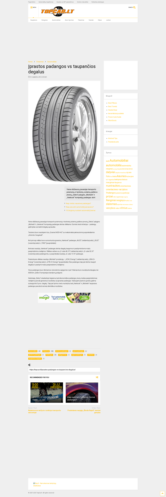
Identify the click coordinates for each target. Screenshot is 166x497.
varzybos (110, 208)
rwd (131, 200)
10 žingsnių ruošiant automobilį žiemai (80, 210)
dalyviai (110, 172)
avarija (115, 169)
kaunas (121, 176)
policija (126, 193)
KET (107, 180)
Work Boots (112, 120)
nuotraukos (113, 185)
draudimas (123, 172)
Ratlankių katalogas (98, 2)
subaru (131, 204)
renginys (120, 200)
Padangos (111, 192)
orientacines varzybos (116, 189)
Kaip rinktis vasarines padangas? (78, 203)
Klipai (100, 20)
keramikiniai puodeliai (116, 113)
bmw (131, 169)
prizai (109, 196)
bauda (120, 169)
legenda (111, 180)
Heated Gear (112, 110)
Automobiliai (56, 20)
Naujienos (33, 20)
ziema (130, 208)
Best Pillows (112, 103)
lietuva (124, 179)
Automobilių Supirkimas (46, 2)
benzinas (125, 169)
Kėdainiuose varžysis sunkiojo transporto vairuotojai (44, 411)
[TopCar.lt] (57, 16)
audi (107, 161)
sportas (119, 204)
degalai (117, 172)
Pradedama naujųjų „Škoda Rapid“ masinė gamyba (84, 411)
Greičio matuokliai (82, 2)
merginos (110, 182)
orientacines (125, 186)
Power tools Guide (114, 117)
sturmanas (126, 204)
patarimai (119, 193)
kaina (115, 176)
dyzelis (128, 172)
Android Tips (112, 138)
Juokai (108, 20)
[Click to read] (46, 392)
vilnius (123, 207)
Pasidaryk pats (113, 142)
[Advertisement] (83, 41)
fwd (111, 176)
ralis (114, 197)
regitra (126, 197)
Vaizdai (91, 20)
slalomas (111, 204)
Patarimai (81, 20)
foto (108, 176)
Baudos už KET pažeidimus (65, 2)
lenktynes (118, 179)
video (118, 208)
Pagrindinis (31, 2)
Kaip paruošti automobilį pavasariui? (80, 207)
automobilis (114, 165)
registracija (120, 197)
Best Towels (112, 106)
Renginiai (45, 20)
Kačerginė (130, 176)
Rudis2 (127, 200)
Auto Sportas (69, 20)
